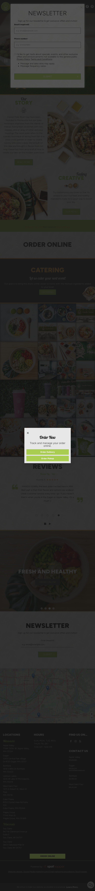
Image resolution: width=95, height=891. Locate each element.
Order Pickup (47, 458)
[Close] (27, 432)
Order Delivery (47, 452)
